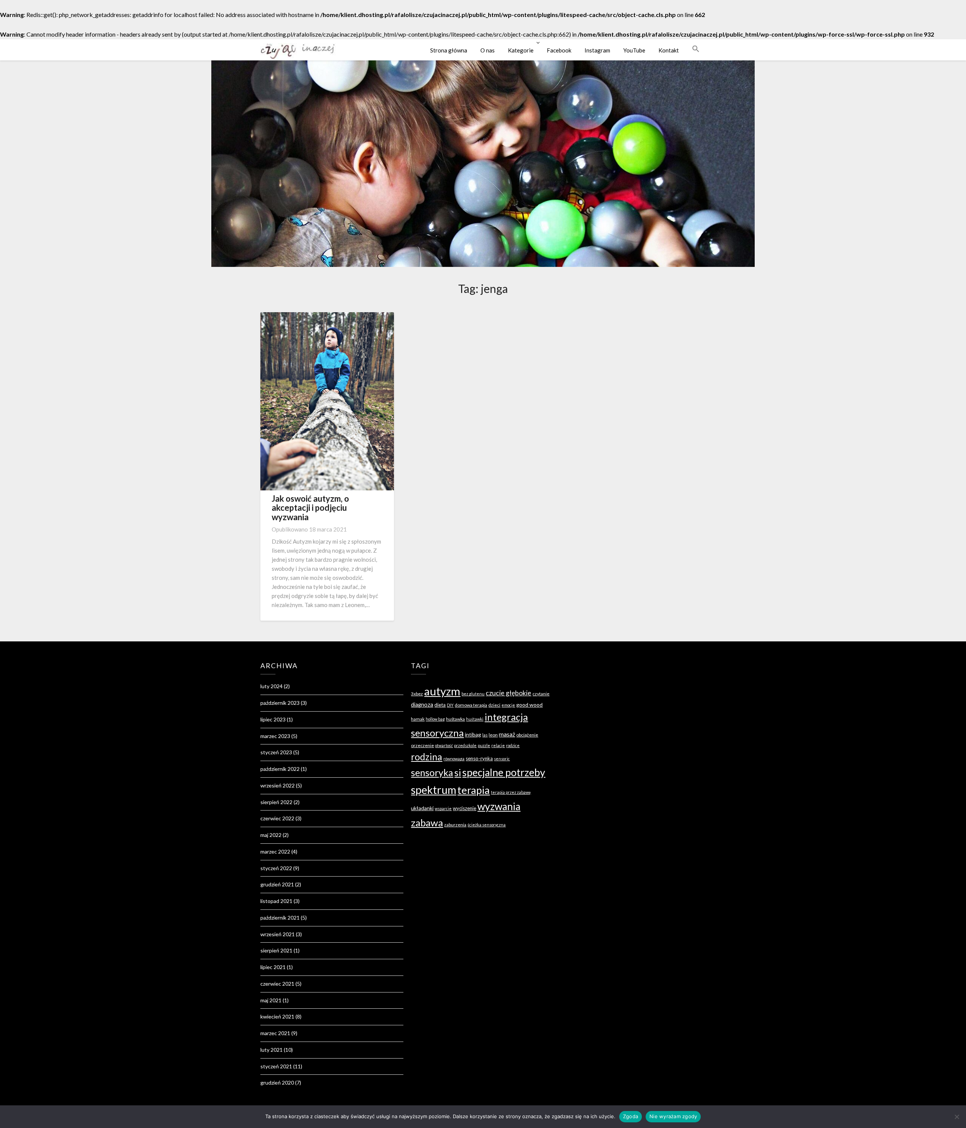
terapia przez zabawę (511, 792)
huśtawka (455, 719)
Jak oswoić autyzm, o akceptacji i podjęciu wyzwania (310, 507)
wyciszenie (464, 808)
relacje (498, 745)
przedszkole (465, 745)
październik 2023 (280, 703)
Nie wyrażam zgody (673, 1116)
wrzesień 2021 (277, 934)
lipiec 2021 (273, 967)
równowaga (454, 758)
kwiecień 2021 (277, 1016)
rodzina (426, 756)
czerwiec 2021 (277, 983)
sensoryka (432, 772)
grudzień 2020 (277, 1082)
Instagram (597, 50)
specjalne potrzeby (503, 772)
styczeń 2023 (276, 752)
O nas (487, 50)
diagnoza (422, 704)
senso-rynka (479, 758)
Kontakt (668, 50)
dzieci (494, 705)
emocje (508, 705)
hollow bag (435, 719)
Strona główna (448, 50)
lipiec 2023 (273, 719)
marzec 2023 (275, 736)
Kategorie (521, 50)
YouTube (634, 50)
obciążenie (527, 735)
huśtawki (474, 719)
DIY (450, 705)
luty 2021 (271, 1049)
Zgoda (630, 1116)
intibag (473, 734)
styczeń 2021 (276, 1066)
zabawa (427, 822)
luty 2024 (271, 686)
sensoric (502, 758)
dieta (440, 705)
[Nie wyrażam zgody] (956, 1116)
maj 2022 (270, 835)
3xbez (417, 694)
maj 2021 (270, 1000)
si (457, 772)
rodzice (513, 745)
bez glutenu (473, 693)
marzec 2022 (275, 851)
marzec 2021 (275, 1033)
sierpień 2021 (276, 950)
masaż (507, 734)
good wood (529, 704)
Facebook (559, 50)
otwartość (444, 745)
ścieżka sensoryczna (487, 824)
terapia (473, 790)
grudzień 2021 (277, 884)
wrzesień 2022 (277, 785)
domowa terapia (471, 705)
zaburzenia (455, 825)
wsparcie (443, 808)
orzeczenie (422, 745)
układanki (422, 808)
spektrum (433, 789)
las (485, 734)
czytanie (540, 694)
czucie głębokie (508, 693)
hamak (418, 719)
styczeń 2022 (276, 868)
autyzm (442, 691)
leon (493, 735)
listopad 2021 (276, 901)
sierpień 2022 (276, 802)
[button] (696, 48)
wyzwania (498, 806)
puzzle (484, 745)
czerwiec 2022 (277, 818)
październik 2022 (280, 769)
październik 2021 (280, 917)
